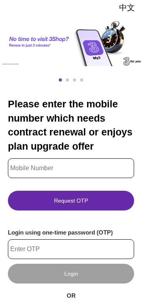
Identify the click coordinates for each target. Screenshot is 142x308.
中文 (127, 7)
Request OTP (71, 200)
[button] (60, 79)
